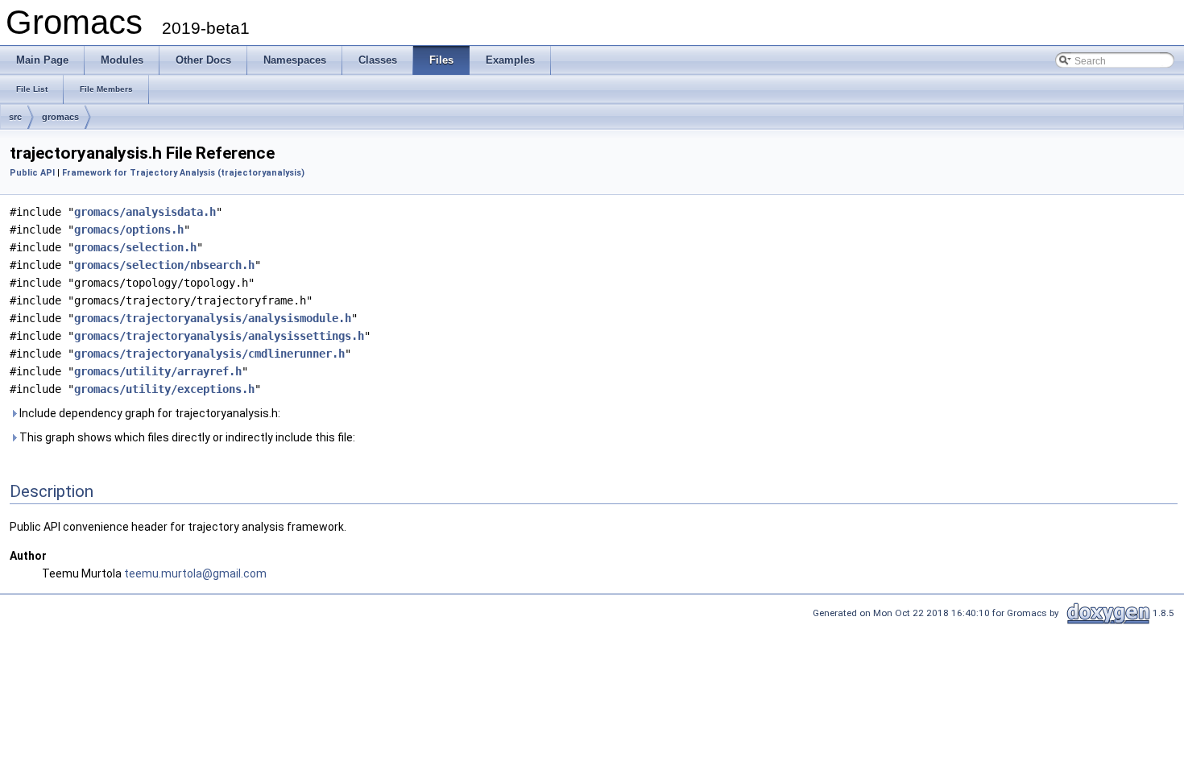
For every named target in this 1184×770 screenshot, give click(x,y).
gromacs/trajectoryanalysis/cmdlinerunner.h (209, 353)
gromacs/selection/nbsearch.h (164, 265)
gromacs (60, 117)
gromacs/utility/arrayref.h (158, 371)
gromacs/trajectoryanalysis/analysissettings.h (219, 335)
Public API (32, 173)
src (15, 117)
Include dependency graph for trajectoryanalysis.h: (148, 413)
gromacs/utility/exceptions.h (164, 389)
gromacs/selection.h (135, 247)
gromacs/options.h (129, 229)
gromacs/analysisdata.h (145, 211)
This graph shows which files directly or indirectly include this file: (186, 437)
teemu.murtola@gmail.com (195, 573)
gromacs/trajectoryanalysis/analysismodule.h (212, 318)
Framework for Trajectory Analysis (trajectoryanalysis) (183, 173)
